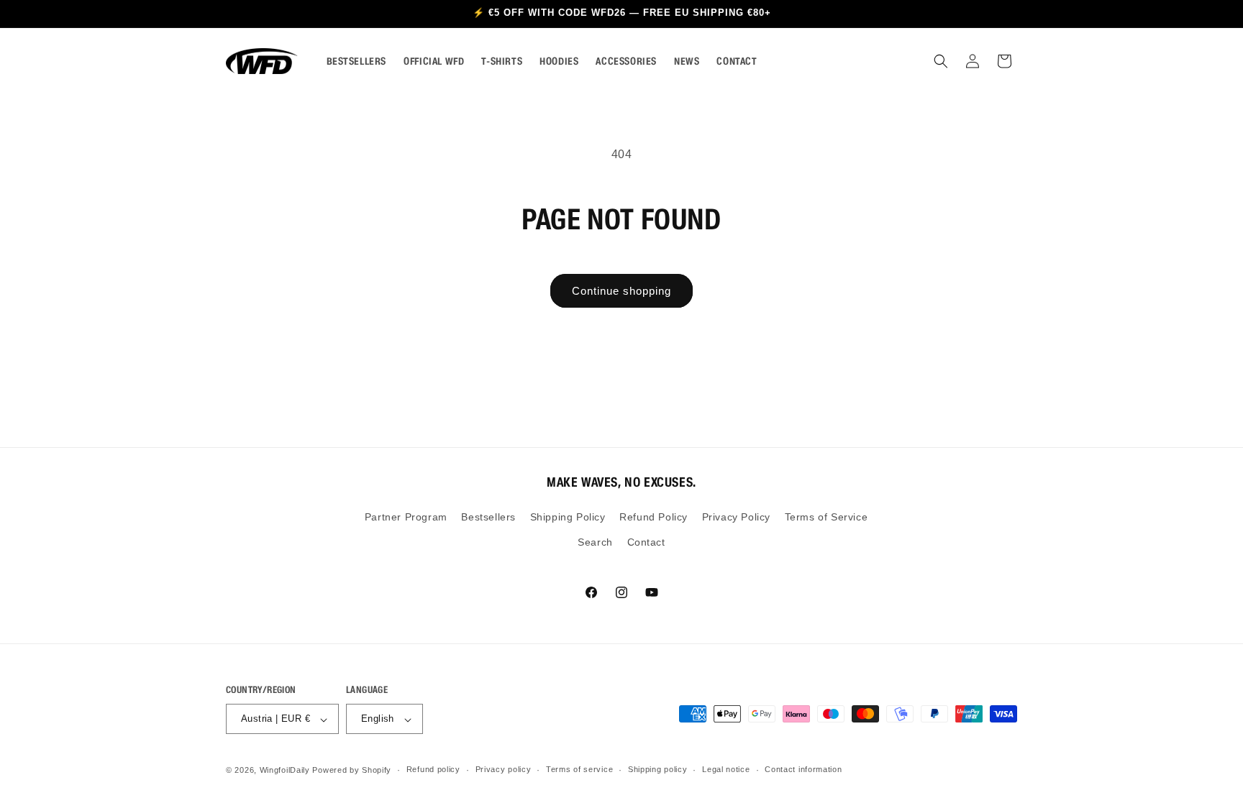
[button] (941, 61)
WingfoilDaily (285, 770)
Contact (646, 543)
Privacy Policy (736, 517)
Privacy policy (503, 769)
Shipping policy (658, 769)
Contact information (803, 769)
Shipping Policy (568, 517)
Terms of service (579, 769)
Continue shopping (621, 291)
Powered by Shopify (351, 770)
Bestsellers (488, 517)
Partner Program (406, 517)
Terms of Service (826, 517)
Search (595, 543)
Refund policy (433, 769)
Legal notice (726, 769)
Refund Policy (653, 517)
